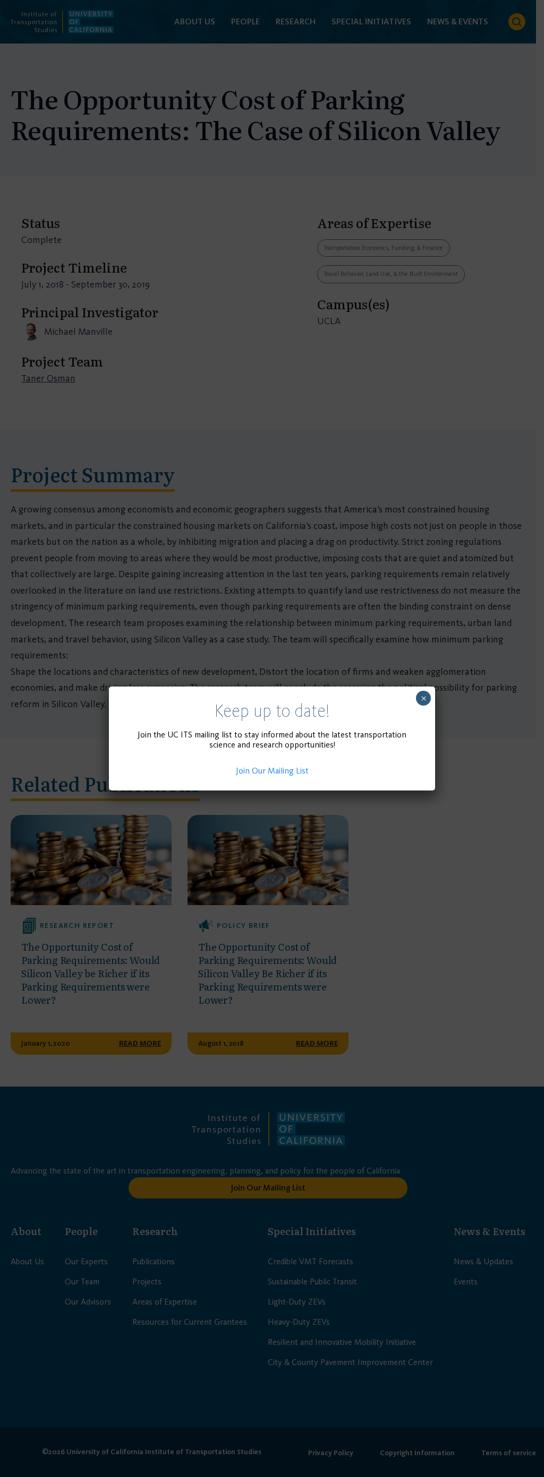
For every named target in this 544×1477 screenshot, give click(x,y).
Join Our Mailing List (272, 771)
